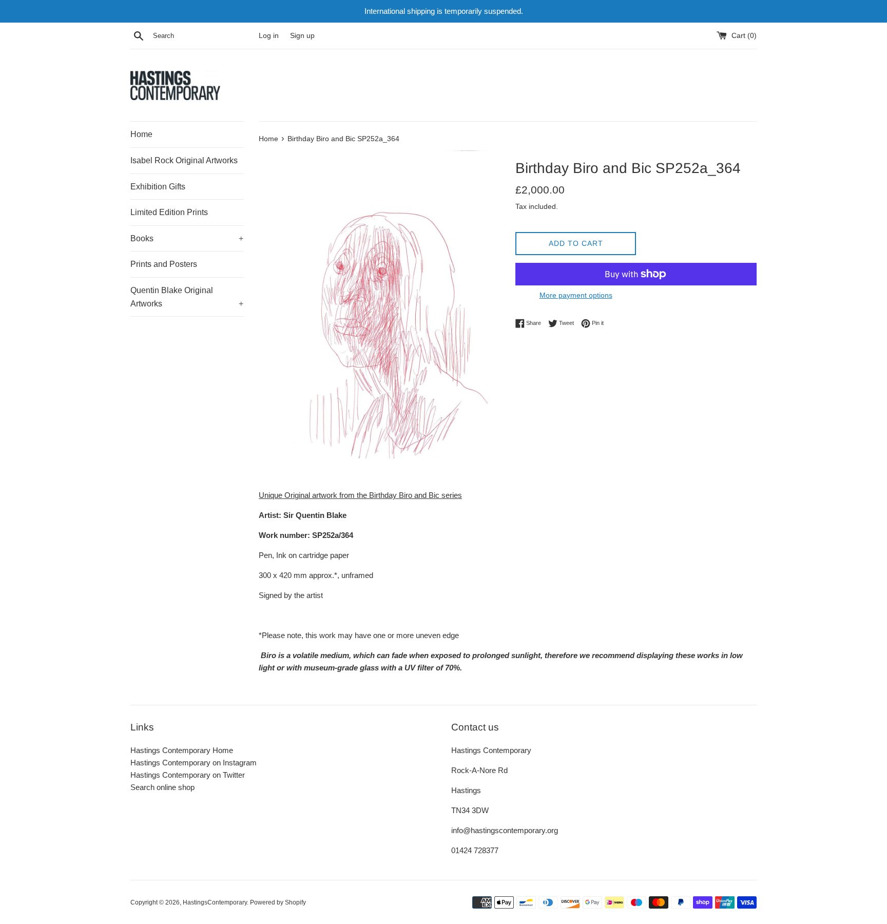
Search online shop (162, 787)
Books (186, 238)
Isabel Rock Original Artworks (184, 160)
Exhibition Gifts (157, 186)
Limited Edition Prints (169, 212)
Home (141, 134)
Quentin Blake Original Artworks (186, 297)
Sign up (302, 36)
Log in (269, 36)
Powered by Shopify (278, 902)
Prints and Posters (163, 264)
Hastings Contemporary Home (181, 750)
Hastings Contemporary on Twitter (187, 775)
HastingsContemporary (215, 902)
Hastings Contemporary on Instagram (193, 762)
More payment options (575, 295)
